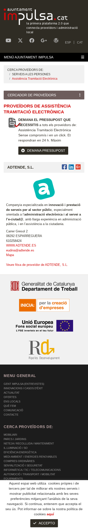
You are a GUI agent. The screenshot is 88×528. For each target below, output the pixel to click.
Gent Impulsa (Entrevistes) (24, 383)
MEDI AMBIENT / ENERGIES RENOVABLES (30, 456)
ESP (68, 42)
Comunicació (13, 410)
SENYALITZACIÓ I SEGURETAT (23, 465)
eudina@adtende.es (20, 250)
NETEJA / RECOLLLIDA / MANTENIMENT (29, 443)
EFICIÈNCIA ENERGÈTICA (20, 452)
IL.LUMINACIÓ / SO (16, 447)
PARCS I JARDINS (15, 439)
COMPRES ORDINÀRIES (19, 461)
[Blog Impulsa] (56, 40)
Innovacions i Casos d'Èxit (23, 388)
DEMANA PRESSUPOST (46, 150)
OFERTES (10, 397)
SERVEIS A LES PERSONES (31, 74)
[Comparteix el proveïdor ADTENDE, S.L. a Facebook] (65, 167)
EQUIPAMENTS (13, 478)
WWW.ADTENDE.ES (21, 245)
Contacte (11, 414)
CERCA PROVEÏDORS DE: (25, 70)
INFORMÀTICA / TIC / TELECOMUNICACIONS (32, 469)
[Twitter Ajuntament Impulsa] (20, 40)
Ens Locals (12, 401)
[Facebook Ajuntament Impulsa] (31, 40)
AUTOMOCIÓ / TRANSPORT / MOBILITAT (29, 474)
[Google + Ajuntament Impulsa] (44, 40)
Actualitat (12, 392)
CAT (80, 42)
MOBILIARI (10, 434)
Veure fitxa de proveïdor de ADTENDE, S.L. (37, 265)
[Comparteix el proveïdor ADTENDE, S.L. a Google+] (78, 167)
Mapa (10, 255)
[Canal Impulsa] (8, 40)
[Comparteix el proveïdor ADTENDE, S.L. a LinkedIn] (71, 167)
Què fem (10, 405)
